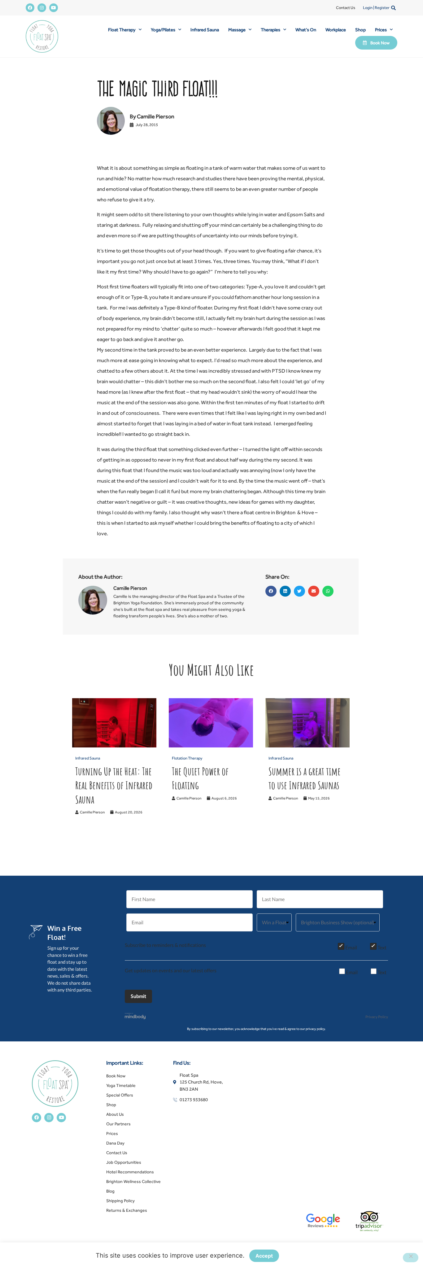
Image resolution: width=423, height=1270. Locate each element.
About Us (115, 1114)
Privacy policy (305, 1256)
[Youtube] (53, 7)
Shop (360, 29)
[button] (393, 8)
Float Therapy (122, 29)
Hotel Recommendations (130, 1171)
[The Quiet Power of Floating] (211, 746)
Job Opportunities (123, 1162)
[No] (410, 1257)
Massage (237, 29)
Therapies (270, 29)
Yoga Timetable (121, 1085)
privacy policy (315, 1029)
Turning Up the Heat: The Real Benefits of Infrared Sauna (113, 785)
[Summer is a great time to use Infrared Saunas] (307, 746)
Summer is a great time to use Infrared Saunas (304, 778)
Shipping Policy (120, 1200)
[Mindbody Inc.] (135, 1017)
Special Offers (119, 1095)
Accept (264, 1256)
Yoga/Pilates (163, 29)
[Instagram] (41, 7)
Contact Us (345, 7)
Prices (381, 29)
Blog (110, 1191)
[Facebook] (30, 7)
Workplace (335, 29)
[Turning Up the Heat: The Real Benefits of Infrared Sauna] (114, 746)
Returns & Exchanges (126, 1210)
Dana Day (115, 1143)
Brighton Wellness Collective (133, 1181)
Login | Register (376, 7)
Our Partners (118, 1123)
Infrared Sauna (204, 29)
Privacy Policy (376, 1016)
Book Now (115, 1075)
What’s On (305, 29)
